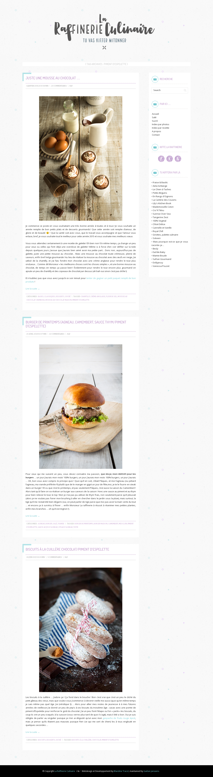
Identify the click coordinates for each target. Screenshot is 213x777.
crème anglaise (98, 297)
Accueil (155, 113)
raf (71, 86)
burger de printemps (84, 524)
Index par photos (160, 124)
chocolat (96, 740)
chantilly (85, 297)
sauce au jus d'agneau (48, 527)
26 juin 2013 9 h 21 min (35, 557)
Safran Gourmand (162, 259)
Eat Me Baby (159, 252)
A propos (156, 131)
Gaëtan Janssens (151, 771)
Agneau (41, 524)
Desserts (60, 297)
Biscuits (42, 740)
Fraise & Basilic (160, 182)
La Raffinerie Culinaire (64, 771)
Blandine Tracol (121, 771)
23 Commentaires (59, 86)
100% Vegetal (159, 220)
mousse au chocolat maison (58, 300)
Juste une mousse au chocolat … (53, 78)
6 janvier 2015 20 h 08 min (37, 86)
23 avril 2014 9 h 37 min (36, 334)
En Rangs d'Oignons (163, 196)
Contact (156, 134)
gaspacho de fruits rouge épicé (119, 718)
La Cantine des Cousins (164, 199)
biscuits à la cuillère (82, 740)
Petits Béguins (160, 192)
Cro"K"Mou (158, 210)
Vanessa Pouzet (161, 266)
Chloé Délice (159, 224)
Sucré (68, 297)
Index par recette (160, 127)
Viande (61, 524)
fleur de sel (111, 297)
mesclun (123, 524)
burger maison (100, 524)
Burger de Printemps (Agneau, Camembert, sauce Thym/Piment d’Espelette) (76, 324)
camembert (113, 524)
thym (75, 527)
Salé (55, 524)
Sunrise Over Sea (162, 213)
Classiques (49, 297)
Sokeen (157, 238)
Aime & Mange (160, 185)
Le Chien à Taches (162, 189)
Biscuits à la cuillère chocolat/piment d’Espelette (67, 549)
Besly (155, 248)
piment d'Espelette (80, 300)
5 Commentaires (55, 557)
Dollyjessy (158, 262)
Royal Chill (158, 231)
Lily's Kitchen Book (162, 203)
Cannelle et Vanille (162, 227)
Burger (49, 524)
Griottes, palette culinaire (165, 234)
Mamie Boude (160, 255)
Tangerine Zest (160, 217)
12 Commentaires (56, 334)
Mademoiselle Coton (163, 206)
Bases (41, 297)
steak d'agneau (65, 527)
